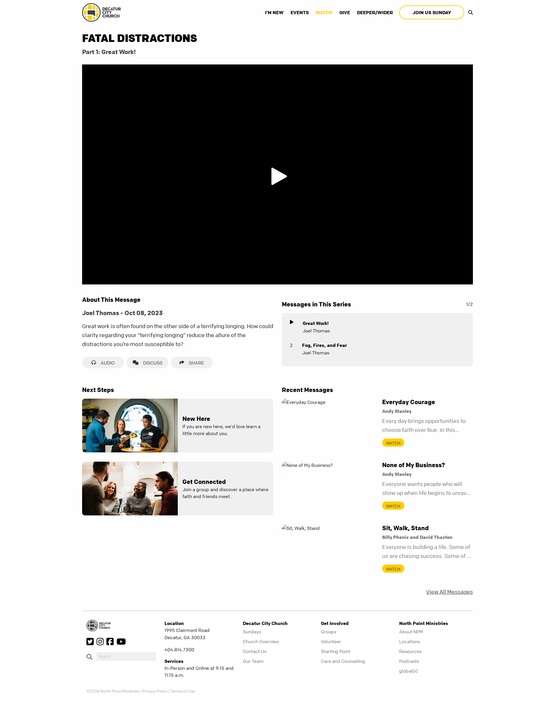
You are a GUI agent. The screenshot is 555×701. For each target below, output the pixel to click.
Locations (409, 641)
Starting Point (335, 651)
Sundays (252, 632)
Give (344, 12)
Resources (410, 651)
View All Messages (449, 592)
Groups (328, 632)
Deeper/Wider (375, 12)
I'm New (274, 12)
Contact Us (255, 651)
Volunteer (331, 641)
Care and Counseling (343, 661)
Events (300, 12)
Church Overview (261, 641)
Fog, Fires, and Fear (324, 345)
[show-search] (469, 12)
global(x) (408, 671)
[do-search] (126, 656)
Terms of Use (183, 690)
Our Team (253, 661)
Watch (324, 12)
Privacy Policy (155, 690)
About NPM (411, 632)
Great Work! (316, 323)
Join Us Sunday (431, 12)
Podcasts (409, 661)
